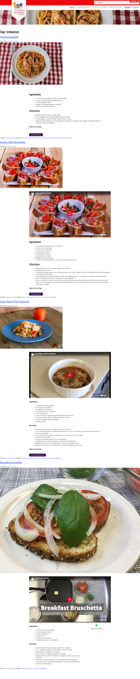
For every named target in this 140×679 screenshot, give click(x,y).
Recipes (127, 7)
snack (39, 297)
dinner (48, 138)
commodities (40, 138)
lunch (59, 138)
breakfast (29, 668)
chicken (24, 138)
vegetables (52, 297)
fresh (27, 297)
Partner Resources (115, 7)
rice (38, 458)
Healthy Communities (100, 7)
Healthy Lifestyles (83, 7)
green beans (32, 458)
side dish (43, 458)
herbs (32, 297)
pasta (63, 138)
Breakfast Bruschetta (11, 462)
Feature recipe (11, 138)
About (72, 7)
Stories (136, 7)
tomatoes (69, 138)
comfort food (31, 138)
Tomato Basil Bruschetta (12, 142)
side (35, 297)
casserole (24, 458)
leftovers (53, 138)
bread (23, 297)
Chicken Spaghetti (9, 37)
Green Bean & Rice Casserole (14, 301)
